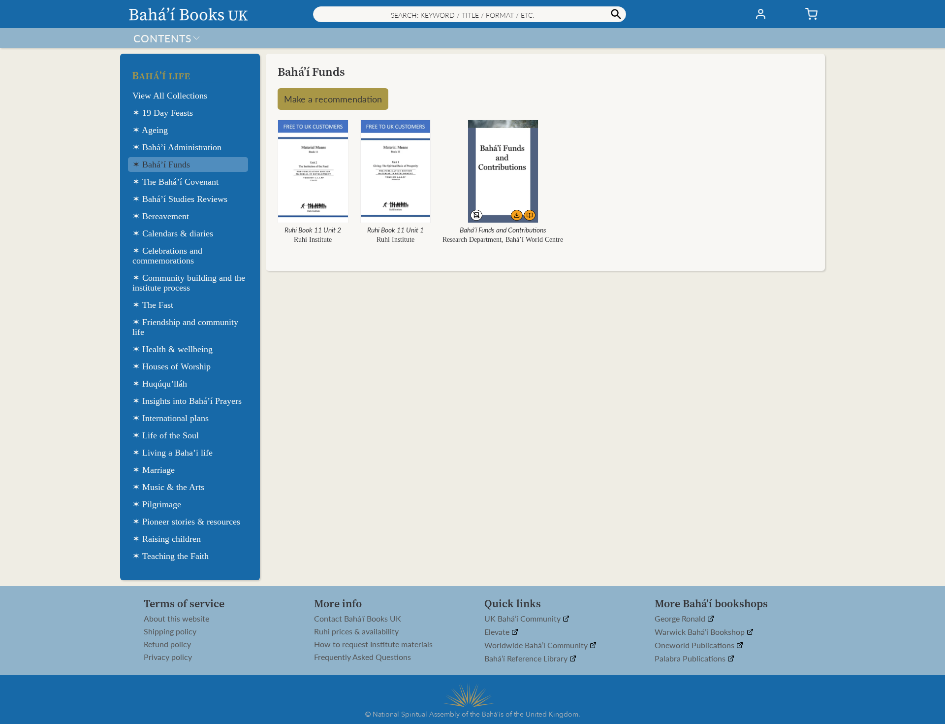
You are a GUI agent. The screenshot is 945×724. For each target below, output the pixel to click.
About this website (176, 619)
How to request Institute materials (373, 644)
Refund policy (167, 644)
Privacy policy (168, 657)
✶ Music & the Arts (168, 487)
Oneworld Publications (695, 645)
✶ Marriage (153, 470)
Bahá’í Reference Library (526, 659)
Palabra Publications (691, 659)
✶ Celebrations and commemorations (167, 255)
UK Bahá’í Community (523, 619)
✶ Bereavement (160, 216)
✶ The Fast (152, 305)
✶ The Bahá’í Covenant (175, 182)
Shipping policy (170, 631)
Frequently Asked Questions (362, 657)
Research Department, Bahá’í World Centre (502, 239)
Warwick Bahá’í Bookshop (701, 632)
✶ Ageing (150, 130)
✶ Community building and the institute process (188, 283)
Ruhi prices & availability (356, 631)
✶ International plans (170, 418)
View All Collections (169, 95)
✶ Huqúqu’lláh (159, 384)
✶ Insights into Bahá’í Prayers (187, 401)
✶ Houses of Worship (171, 366)
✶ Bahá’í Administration (176, 147)
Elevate (497, 632)
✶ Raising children (166, 539)
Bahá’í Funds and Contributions (503, 229)
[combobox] (469, 14)
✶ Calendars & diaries (172, 233)
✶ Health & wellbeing (172, 349)
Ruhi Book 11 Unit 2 (312, 229)
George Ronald (681, 619)
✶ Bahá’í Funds (161, 164)
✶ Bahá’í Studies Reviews (179, 199)
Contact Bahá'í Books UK (357, 619)
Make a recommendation (333, 99)
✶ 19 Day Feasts (162, 113)
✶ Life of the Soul (165, 435)
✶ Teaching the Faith (170, 556)
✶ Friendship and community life (185, 327)
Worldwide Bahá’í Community (537, 645)
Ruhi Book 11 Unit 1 (395, 229)
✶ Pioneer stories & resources (186, 522)
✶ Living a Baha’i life (172, 453)
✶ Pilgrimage (156, 504)
